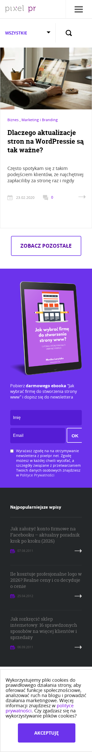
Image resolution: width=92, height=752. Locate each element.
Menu (73, 4)
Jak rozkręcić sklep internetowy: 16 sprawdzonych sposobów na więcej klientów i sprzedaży (43, 628)
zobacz (82, 197)
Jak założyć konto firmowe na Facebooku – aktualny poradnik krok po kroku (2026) (45, 535)
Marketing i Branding (39, 119)
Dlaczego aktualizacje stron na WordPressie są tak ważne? (45, 141)
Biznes (13, 119)
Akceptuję (46, 733)
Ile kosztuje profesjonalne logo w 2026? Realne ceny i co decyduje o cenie (46, 580)
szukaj (68, 32)
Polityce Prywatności (37, 475)
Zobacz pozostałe (46, 245)
